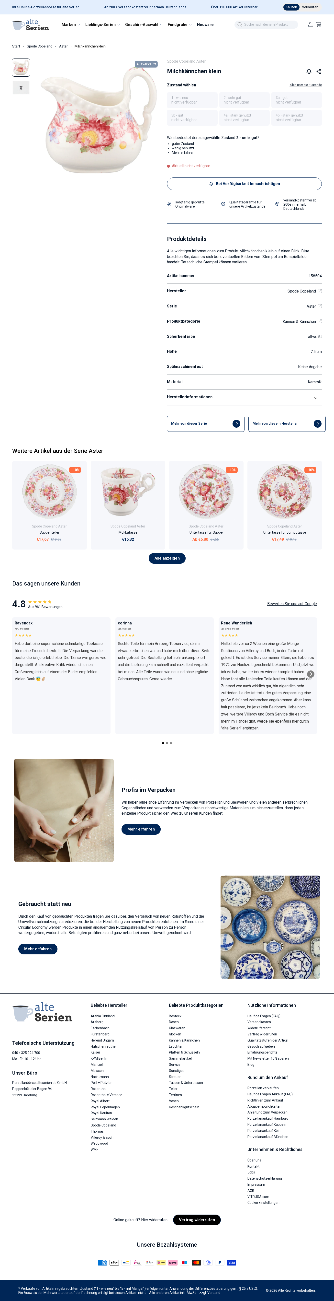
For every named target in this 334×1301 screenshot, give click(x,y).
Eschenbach (100, 1028)
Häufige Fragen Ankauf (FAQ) (270, 1094)
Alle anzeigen (167, 558)
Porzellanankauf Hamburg (267, 1118)
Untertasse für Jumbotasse (284, 532)
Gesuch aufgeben (261, 1046)
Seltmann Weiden (104, 1119)
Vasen (174, 1101)
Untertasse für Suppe (206, 532)
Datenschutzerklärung (264, 1178)
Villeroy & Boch (102, 1137)
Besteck (175, 1016)
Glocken (175, 1034)
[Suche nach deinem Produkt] (239, 24)
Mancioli (97, 1065)
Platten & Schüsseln (184, 1053)
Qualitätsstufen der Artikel (267, 1040)
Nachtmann (100, 1077)
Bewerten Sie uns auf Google (292, 603)
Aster (63, 46)
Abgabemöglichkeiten (264, 1106)
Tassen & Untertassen (186, 1083)
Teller (173, 1089)
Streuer (175, 1077)
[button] (70, 24)
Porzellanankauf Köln (263, 1131)
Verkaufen (310, 7)
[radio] (192, 100)
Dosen (174, 1022)
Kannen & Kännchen (299, 321)
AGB (250, 1191)
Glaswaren (177, 1028)
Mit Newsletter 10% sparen (268, 1058)
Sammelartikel (180, 1058)
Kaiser (95, 1053)
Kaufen (291, 7)
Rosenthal (98, 1089)
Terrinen (175, 1095)
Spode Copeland (39, 46)
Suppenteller (49, 532)
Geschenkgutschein (184, 1107)
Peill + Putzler (101, 1083)
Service (174, 1065)
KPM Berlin (99, 1058)
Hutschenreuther (104, 1046)
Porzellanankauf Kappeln (266, 1124)
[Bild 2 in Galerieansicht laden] (21, 87)
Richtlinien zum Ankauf (265, 1100)
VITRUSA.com (258, 1197)
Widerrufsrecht (259, 1028)
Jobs (251, 1172)
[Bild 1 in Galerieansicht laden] (21, 67)
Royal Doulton (101, 1113)
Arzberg (97, 1022)
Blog (250, 1065)
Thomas (97, 1131)
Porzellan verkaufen (263, 1088)
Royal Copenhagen (105, 1107)
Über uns (254, 1160)
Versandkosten (259, 1022)
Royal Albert (100, 1101)
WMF (94, 1149)
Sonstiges (176, 1071)
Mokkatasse (127, 532)
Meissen (97, 1071)
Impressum (256, 1184)
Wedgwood (99, 1143)
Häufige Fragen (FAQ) (263, 1016)
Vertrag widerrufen (262, 1034)
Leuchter (176, 1046)
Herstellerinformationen (189, 397)
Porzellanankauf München (267, 1137)
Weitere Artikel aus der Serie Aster (57, 450)
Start (16, 46)
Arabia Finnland (103, 1016)
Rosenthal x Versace (106, 1095)
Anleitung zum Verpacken (267, 1112)
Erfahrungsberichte (262, 1053)
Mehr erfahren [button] (183, 152)
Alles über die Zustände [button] (305, 85)
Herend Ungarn (102, 1040)
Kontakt (253, 1166)
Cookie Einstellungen (263, 1203)
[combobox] (266, 25)
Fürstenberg (100, 1034)
